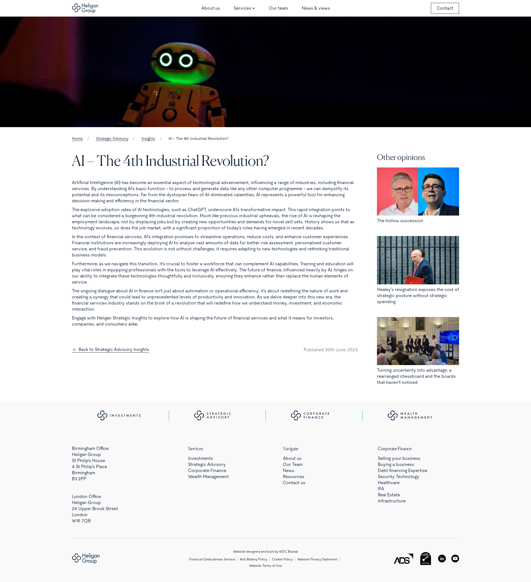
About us (210, 8)
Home (77, 138)
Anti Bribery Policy (253, 559)
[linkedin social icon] (442, 558)
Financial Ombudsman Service (212, 559)
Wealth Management (208, 476)
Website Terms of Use (265, 566)
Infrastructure (392, 501)
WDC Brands (288, 552)
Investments (200, 458)
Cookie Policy (282, 559)
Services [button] (242, 8)
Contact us (294, 482)
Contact (445, 8)
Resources (293, 476)
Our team (278, 8)
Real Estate (389, 494)
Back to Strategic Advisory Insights (113, 349)
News (288, 470)
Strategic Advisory (112, 138)
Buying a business (396, 464)
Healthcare (389, 482)
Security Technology (398, 476)
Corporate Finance (207, 470)
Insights (148, 138)
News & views (316, 8)
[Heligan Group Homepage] (86, 558)
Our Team (293, 464)
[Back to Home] (85, 8)
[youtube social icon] (455, 558)
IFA (381, 488)
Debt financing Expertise (402, 470)
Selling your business (399, 458)
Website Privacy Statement (317, 559)
